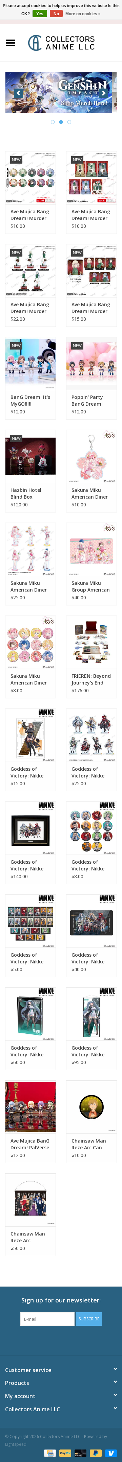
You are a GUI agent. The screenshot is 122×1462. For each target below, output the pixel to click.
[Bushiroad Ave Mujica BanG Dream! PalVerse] (30, 1106)
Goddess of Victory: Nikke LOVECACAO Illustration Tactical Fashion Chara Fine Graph (30, 865)
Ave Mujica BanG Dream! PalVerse (30, 1144)
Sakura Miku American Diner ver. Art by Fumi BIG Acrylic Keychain (90, 493)
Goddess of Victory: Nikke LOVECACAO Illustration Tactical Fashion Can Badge (91, 865)
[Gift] (61, 91)
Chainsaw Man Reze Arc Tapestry (28, 1237)
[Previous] (18, 93)
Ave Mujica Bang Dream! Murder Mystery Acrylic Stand (30, 308)
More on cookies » (83, 13)
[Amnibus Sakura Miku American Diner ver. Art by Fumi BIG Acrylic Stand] (30, 549)
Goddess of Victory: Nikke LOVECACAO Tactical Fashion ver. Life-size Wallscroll (91, 1051)
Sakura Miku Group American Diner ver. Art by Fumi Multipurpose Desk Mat (91, 586)
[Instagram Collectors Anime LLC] (73, 1339)
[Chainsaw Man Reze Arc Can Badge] (91, 1106)
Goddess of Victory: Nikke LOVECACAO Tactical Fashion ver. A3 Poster (30, 772)
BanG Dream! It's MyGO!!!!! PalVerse (30, 400)
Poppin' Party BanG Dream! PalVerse (87, 400)
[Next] (103, 93)
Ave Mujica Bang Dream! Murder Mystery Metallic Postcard (91, 215)
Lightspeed (15, 1444)
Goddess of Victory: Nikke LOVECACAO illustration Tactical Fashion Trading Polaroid (30, 958)
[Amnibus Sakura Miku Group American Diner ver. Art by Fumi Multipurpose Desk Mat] (91, 549)
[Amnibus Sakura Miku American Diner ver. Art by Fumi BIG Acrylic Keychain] (91, 456)
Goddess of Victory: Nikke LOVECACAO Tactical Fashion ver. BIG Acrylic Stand (91, 772)
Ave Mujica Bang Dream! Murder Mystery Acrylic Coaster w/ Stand (91, 308)
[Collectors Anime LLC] (71, 42)
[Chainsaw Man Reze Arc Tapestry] (30, 1199)
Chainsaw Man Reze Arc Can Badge (89, 1144)
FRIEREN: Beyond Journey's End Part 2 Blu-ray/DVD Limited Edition (91, 679)
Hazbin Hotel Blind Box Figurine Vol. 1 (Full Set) (27, 493)
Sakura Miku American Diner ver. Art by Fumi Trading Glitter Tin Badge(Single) (29, 679)
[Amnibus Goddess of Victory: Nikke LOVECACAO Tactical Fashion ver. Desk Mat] (91, 921)
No (56, 13)
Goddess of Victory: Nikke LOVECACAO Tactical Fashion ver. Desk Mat (91, 958)
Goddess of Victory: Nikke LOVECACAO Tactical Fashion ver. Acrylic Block (30, 1051)
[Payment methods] (49, 1453)
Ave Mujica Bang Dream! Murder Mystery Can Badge (30, 215)
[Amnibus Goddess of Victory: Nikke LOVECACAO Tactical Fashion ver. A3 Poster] (30, 735)
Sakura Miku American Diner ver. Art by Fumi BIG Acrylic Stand (30, 586)
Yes (39, 13)
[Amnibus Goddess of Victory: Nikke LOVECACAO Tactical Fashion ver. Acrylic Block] (30, 1013)
